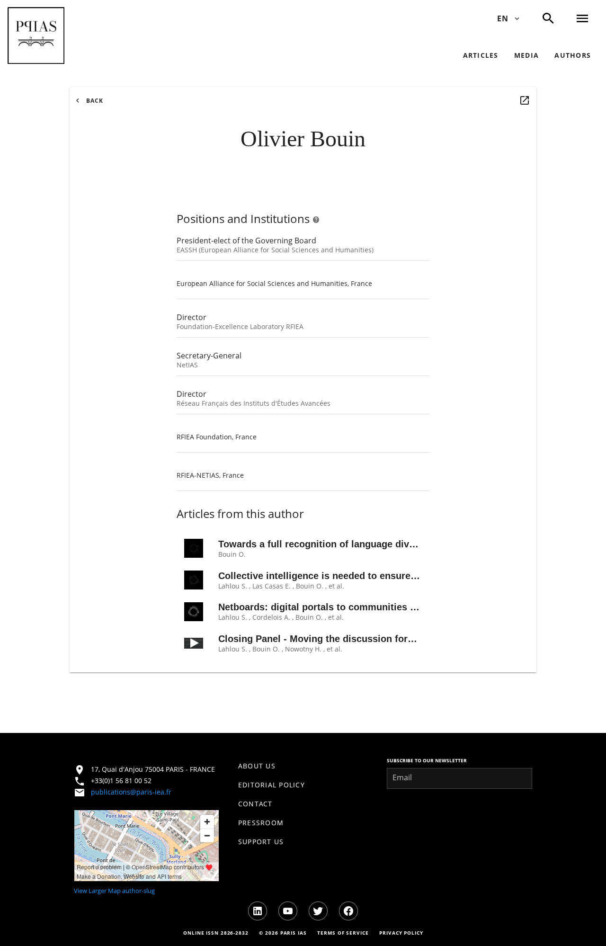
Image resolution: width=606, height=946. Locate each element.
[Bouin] (524, 100)
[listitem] (303, 766)
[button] (36, 35)
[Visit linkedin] (257, 910)
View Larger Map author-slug (114, 890)
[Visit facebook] (348, 910)
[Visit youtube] (287, 910)
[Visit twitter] (318, 910)
